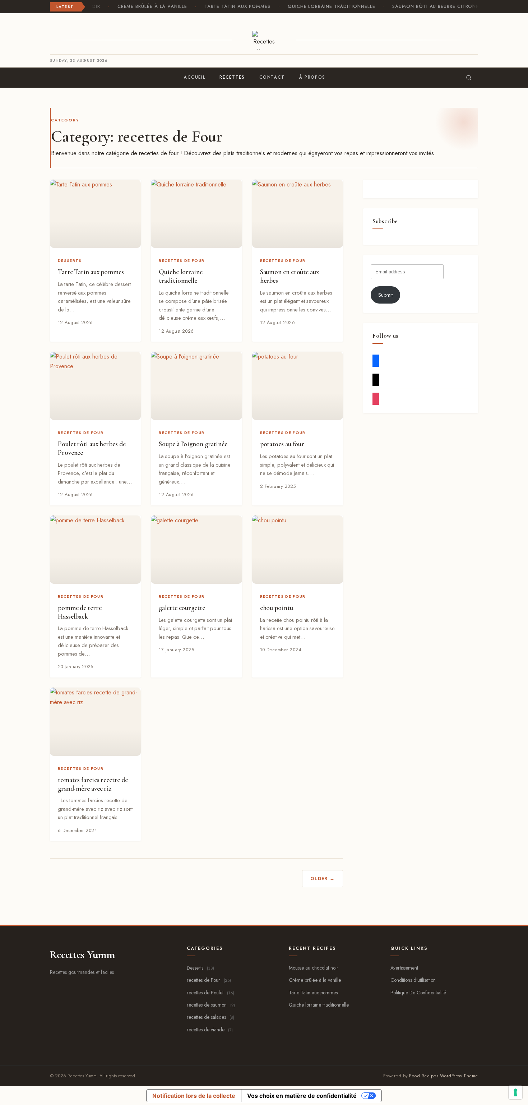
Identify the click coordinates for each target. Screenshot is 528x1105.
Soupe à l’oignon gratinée (193, 444)
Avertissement (404, 967)
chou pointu (276, 608)
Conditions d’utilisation (413, 980)
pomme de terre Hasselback (80, 612)
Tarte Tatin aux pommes (235, 6)
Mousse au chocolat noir (313, 967)
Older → (322, 878)
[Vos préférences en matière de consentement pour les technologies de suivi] (515, 1092)
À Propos (312, 77)
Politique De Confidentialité (418, 992)
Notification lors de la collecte (193, 1095)
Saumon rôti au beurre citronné (435, 6)
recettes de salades (210, 1017)
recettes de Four (181, 260)
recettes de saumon (211, 1004)
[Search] (468, 78)
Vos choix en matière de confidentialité (302, 1095)
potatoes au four (282, 444)
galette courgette (182, 608)
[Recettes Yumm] (264, 40)
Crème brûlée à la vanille (150, 6)
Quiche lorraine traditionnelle (329, 6)
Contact (272, 77)
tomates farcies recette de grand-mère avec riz (93, 784)
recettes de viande (210, 1029)
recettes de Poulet (210, 992)
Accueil (194, 77)
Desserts (70, 260)
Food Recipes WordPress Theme (443, 1076)
